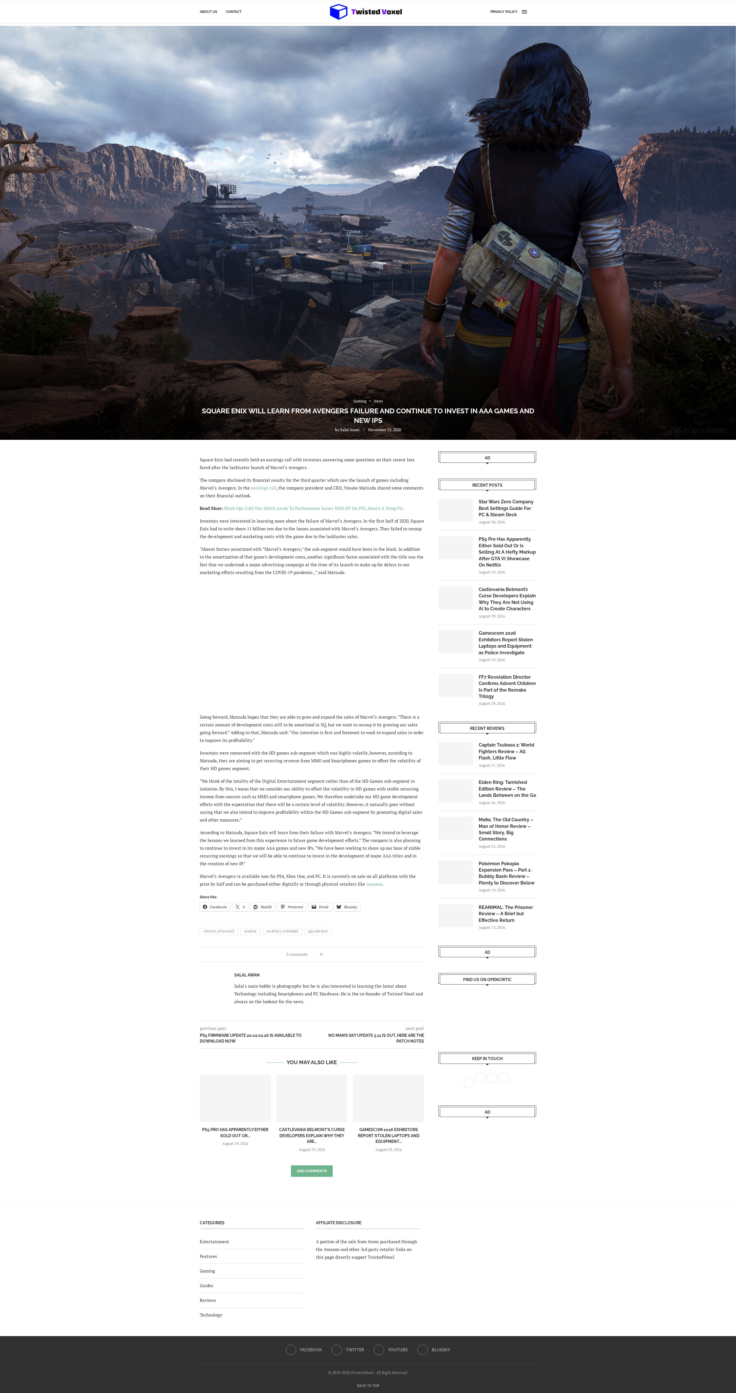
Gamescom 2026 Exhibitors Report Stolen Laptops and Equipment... (388, 1135)
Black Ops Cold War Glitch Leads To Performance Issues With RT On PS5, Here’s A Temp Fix (313, 508)
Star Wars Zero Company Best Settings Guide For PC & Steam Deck (506, 508)
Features (208, 1256)
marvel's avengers (282, 931)
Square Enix (318, 931)
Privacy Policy (504, 12)
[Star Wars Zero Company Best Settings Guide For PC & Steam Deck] (455, 510)
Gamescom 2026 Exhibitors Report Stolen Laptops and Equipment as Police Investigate (506, 642)
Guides (206, 1285)
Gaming (207, 1271)
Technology (211, 1315)
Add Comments (312, 1171)
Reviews (208, 1300)
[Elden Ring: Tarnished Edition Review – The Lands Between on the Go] (455, 790)
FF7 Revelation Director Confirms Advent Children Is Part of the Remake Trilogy (507, 686)
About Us (208, 12)
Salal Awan (349, 429)
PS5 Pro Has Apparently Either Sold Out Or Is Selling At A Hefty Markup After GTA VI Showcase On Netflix (507, 552)
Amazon (374, 884)
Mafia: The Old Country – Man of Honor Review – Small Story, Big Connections (506, 829)
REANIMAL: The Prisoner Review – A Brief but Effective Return (506, 914)
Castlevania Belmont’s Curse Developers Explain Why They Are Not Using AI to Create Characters (507, 599)
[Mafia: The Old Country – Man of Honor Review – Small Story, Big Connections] (455, 828)
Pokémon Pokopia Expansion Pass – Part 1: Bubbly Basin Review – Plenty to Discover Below (506, 873)
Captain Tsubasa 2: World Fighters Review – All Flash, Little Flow (506, 751)
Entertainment (214, 1241)
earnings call (264, 488)
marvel (250, 931)
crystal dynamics (219, 931)
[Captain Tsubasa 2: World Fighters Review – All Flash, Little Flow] (455, 753)
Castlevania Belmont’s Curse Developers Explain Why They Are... (312, 1135)
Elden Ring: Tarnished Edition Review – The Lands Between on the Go (507, 789)
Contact (233, 12)
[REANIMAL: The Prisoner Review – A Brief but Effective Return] (455, 915)
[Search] (533, 11)
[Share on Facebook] (328, 954)
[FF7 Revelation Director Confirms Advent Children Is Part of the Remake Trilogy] (455, 685)
